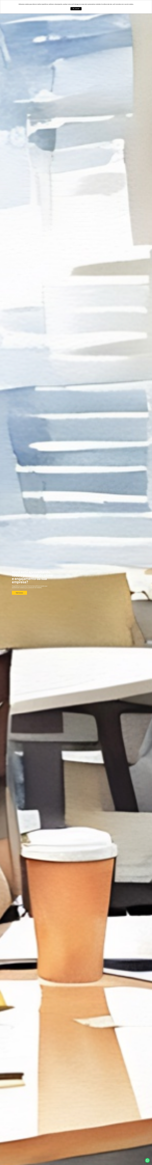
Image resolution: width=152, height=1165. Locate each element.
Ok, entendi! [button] (76, 8)
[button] (147, 1160)
